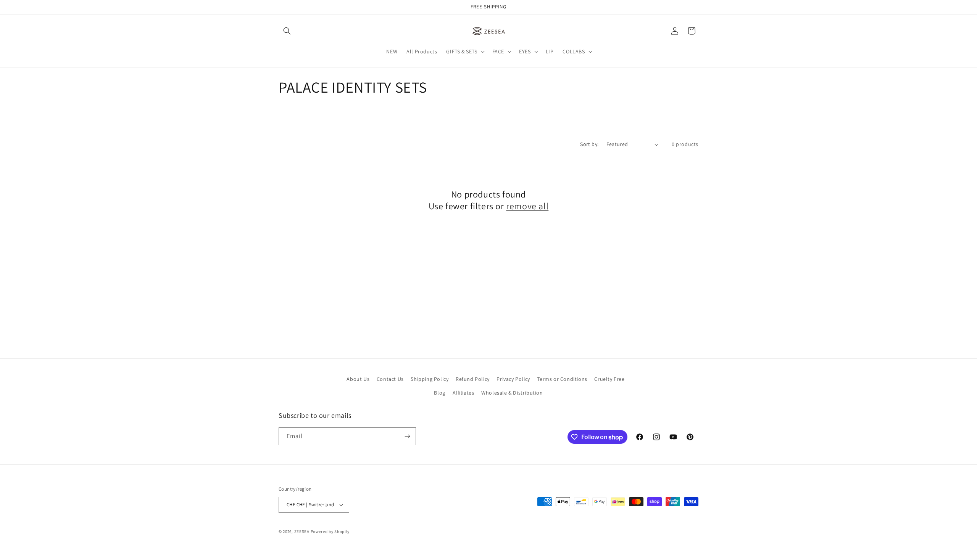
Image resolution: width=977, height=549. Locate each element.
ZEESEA (302, 531)
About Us (358, 379)
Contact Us (390, 379)
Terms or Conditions (562, 379)
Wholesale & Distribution (512, 392)
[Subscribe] (407, 436)
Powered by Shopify (330, 531)
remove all (527, 206)
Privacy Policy (513, 379)
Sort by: (589, 144)
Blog (439, 392)
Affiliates (463, 392)
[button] (287, 30)
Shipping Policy (429, 379)
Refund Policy (473, 379)
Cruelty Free (609, 379)
